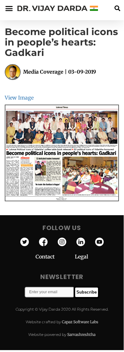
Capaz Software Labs (80, 321)
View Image (19, 97)
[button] (117, 8)
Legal (81, 256)
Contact (55, 256)
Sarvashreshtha (81, 334)
